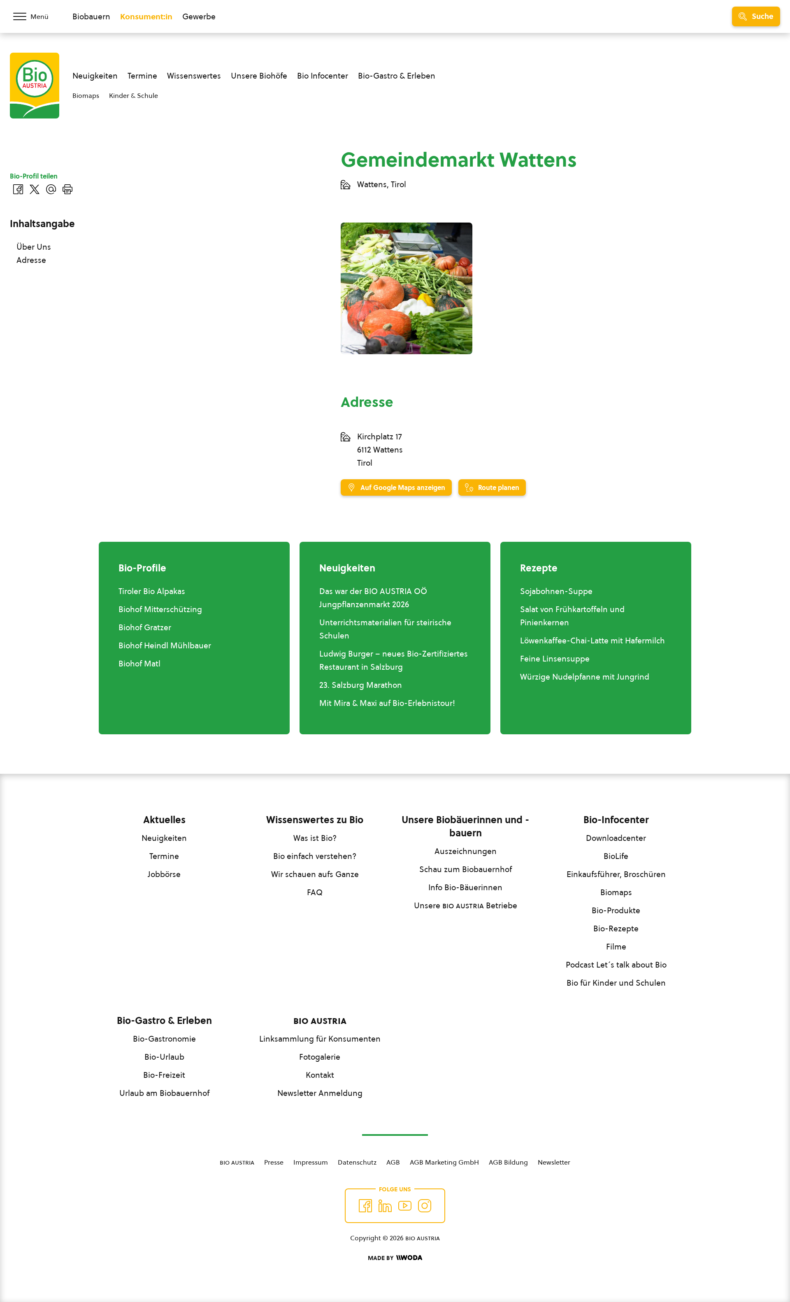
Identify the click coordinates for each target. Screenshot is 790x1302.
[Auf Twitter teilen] (34, 189)
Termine (142, 75)
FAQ (315, 892)
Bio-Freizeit (164, 1075)
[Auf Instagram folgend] (424, 1206)
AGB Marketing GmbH (444, 1162)
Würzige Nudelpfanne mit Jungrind (584, 676)
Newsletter (554, 1162)
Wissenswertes (194, 75)
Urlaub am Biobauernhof (164, 1093)
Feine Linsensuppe (555, 658)
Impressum (310, 1162)
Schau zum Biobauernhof (465, 869)
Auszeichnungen (465, 851)
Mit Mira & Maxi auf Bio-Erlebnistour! (387, 703)
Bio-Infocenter (616, 819)
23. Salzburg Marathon (360, 685)
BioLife (616, 856)
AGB (393, 1162)
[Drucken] (67, 189)
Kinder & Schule (133, 95)
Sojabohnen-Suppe (556, 591)
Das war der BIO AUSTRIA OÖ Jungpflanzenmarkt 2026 (373, 598)
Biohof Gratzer (144, 627)
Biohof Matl (139, 663)
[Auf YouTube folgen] (405, 1206)
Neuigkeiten (95, 75)
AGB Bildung (508, 1162)
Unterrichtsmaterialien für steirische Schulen (385, 629)
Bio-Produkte (616, 910)
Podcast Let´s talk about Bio (616, 964)
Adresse (31, 260)
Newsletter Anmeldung (319, 1093)
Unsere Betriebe (465, 905)
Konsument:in (146, 16)
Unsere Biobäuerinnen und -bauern (465, 826)
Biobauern (91, 16)
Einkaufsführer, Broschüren (616, 874)
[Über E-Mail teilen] (51, 189)
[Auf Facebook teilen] (18, 189)
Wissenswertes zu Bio (314, 819)
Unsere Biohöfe (259, 75)
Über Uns (33, 246)
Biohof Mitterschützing (160, 609)
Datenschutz (357, 1162)
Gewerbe (199, 16)
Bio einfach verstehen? (314, 856)
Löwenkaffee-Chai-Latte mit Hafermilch (592, 640)
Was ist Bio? (315, 838)
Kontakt (320, 1075)
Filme (616, 946)
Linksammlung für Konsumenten (320, 1038)
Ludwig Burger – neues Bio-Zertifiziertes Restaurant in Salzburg (393, 660)
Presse (273, 1162)
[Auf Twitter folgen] (385, 1206)
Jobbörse (164, 874)
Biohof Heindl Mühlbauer (164, 645)
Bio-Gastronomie (164, 1038)
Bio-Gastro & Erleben (396, 75)
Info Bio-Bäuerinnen (465, 887)
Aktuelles (164, 819)
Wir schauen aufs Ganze (315, 874)
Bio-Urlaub (164, 1056)
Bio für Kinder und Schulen (616, 982)
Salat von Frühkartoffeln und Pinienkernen (572, 616)
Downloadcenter (616, 838)
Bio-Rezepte (616, 928)
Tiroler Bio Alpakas (151, 591)
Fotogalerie (319, 1056)
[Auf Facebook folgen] (365, 1206)
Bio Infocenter (322, 75)
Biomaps (85, 95)
